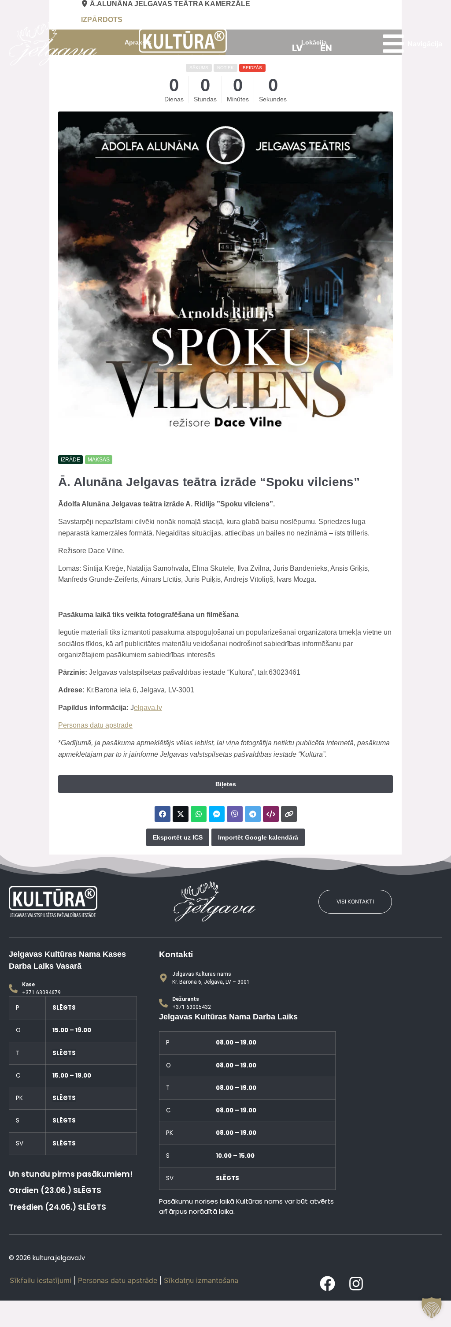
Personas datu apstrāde (95, 725)
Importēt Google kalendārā (258, 837)
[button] (431, 1307)
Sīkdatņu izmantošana (201, 1280)
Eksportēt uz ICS (178, 837)
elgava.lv (148, 707)
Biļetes (225, 784)
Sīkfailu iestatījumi (40, 1280)
